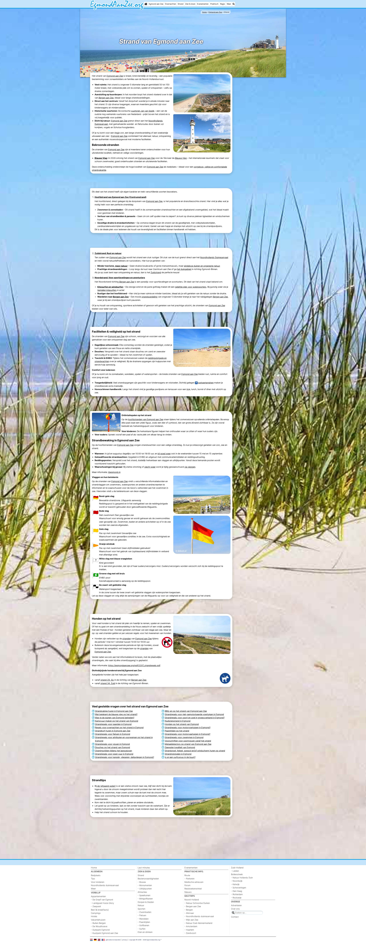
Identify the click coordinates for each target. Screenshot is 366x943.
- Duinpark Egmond (100, 930)
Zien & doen (190, 4)
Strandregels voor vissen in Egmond (112, 744)
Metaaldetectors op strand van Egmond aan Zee (188, 744)
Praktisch (214, 4)
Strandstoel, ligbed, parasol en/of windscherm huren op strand (195, 750)
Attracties (142, 892)
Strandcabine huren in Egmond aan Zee (114, 711)
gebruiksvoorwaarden (113, 940)
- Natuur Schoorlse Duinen (197, 903)
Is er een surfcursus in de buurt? (180, 757)
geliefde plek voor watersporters (190, 287)
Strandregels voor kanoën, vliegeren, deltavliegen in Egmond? (124, 757)
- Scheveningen (238, 887)
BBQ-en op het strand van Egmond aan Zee (186, 711)
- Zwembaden (144, 912)
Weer (229, 4)
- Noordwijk (236, 881)
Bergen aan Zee (138, 680)
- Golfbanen (143, 925)
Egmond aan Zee (156, 4)
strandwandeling (149, 297)
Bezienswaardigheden (148, 878)
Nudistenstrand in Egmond (177, 721)
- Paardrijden (144, 922)
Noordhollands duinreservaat (105, 885)
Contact (235, 917)
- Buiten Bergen (98, 923)
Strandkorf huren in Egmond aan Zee (112, 731)
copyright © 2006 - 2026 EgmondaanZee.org (144, 940)
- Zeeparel (96, 906)
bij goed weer (164, 453)
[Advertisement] (254, 122)
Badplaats (96, 875)
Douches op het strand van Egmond (112, 747)
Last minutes (144, 867)
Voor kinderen (97, 882)
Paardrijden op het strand (177, 731)
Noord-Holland (191, 899)
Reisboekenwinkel (193, 888)
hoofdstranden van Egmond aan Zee (145, 419)
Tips (93, 878)
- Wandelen (143, 919)
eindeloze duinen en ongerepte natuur (202, 266)
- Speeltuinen (144, 895)
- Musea (142, 882)
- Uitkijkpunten (145, 888)
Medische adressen (193, 882)
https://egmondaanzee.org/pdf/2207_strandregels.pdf (134, 665)
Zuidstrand (156, 272)
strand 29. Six (107, 680)
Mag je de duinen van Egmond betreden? (114, 717)
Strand (180, 4)
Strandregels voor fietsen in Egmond (112, 734)
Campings (96, 913)
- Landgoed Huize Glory (102, 903)
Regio (222, 4)
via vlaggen (189, 467)
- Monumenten (145, 885)
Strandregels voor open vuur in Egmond (114, 754)
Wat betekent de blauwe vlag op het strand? (116, 714)
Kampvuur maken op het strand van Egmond (116, 721)
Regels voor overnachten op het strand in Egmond (119, 727)
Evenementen (202, 4)
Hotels (94, 916)
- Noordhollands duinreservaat (199, 916)
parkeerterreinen (206, 382)
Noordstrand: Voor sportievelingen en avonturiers (120, 277)
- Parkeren (189, 878)
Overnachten (170, 4)
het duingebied (184, 269)
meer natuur (121, 266)
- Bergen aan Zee (192, 906)
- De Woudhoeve (99, 926)
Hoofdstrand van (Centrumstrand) (120, 197)
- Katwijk (235, 884)
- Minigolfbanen (145, 898)
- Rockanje (236, 897)
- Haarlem (189, 930)
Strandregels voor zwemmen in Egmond (184, 737)
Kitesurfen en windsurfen (110, 287)
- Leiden (235, 871)
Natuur (141, 905)
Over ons (235, 909)
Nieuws (188, 892)
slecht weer (150, 467)
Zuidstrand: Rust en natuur (108, 253)
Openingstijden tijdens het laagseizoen (113, 750)
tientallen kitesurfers (107, 290)
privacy (124, 940)
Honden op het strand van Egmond (182, 724)
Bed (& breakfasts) (100, 910)
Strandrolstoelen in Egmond (178, 754)
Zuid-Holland (237, 867)
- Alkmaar (189, 913)
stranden (126, 638)
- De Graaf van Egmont (102, 899)
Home (94, 867)
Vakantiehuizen (98, 920)
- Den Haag (236, 891)
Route (187, 875)
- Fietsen (142, 915)
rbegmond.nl (114, 472)
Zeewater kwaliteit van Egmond (180, 747)
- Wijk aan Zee (191, 920)
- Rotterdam (237, 894)
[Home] (146, 4)
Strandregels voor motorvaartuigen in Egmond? (187, 734)
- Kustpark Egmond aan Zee (104, 933)
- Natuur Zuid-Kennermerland (198, 923)
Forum (187, 885)
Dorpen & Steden (146, 902)
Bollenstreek (237, 874)
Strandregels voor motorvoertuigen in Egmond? (187, 727)
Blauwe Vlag (101, 158)
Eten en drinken (145, 932)
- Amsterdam (190, 926)
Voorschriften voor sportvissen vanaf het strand (188, 741)
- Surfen (141, 929)
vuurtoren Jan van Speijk (142, 111)
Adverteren (236, 905)
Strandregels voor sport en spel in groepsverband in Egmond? (194, 717)
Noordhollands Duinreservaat (214, 257)
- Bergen (188, 910)
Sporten (141, 909)
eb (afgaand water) (106, 786)
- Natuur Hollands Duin (242, 877)
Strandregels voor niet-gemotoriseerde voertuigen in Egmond (194, 714)
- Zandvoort (190, 933)
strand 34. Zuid (108, 683)
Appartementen (98, 896)
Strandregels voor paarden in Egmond (113, 724)
